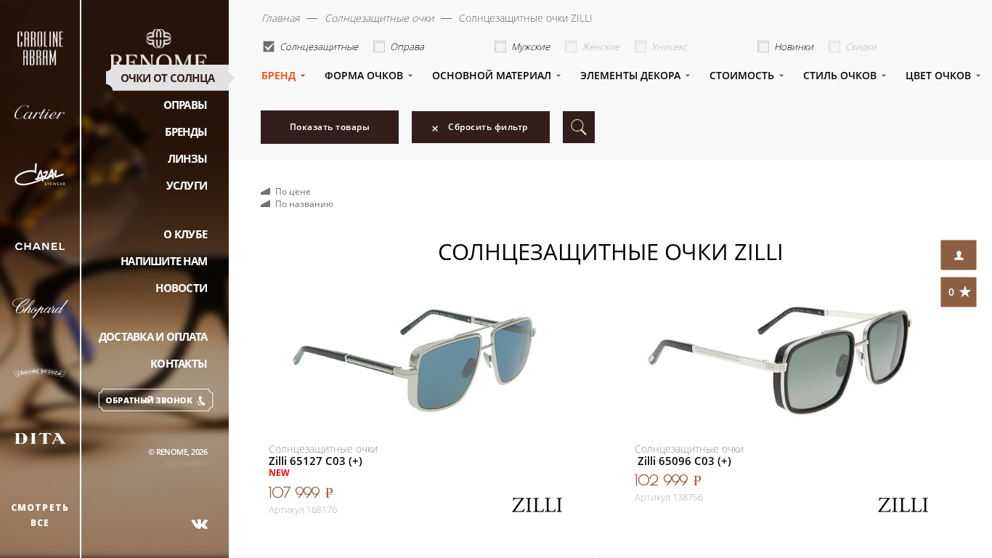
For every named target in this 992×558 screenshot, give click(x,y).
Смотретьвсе (40, 515)
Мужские (530, 46)
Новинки (793, 46)
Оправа (407, 46)
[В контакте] (200, 524)
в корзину (503, 499)
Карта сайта (186, 462)
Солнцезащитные (319, 46)
